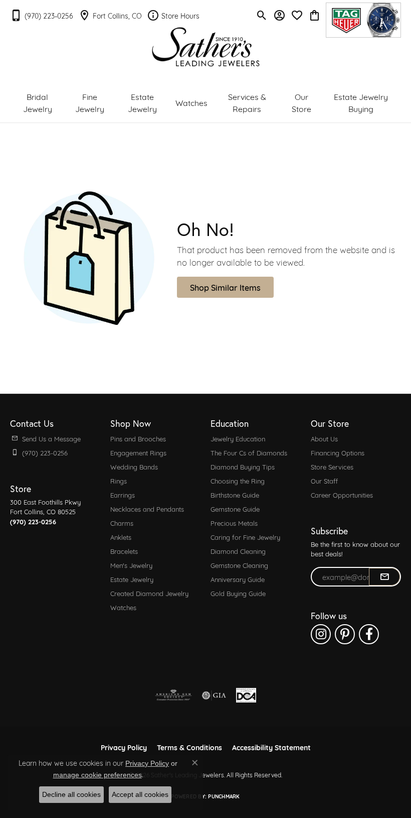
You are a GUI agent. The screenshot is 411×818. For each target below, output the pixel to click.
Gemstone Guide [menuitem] (235, 508)
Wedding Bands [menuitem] (134, 466)
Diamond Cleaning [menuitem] (238, 550)
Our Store (301, 102)
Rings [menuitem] (118, 480)
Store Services (332, 466)
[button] (262, 15)
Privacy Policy (124, 747)
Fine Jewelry (89, 102)
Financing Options (337, 452)
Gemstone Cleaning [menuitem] (239, 564)
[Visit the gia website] (214, 695)
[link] (41, 15)
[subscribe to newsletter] (384, 577)
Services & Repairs (247, 102)
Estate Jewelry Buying (361, 102)
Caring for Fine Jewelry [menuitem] (245, 536)
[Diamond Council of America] (246, 695)
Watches (191, 102)
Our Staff (324, 480)
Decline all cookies (71, 794)
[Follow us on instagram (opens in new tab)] (321, 634)
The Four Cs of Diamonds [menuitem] (249, 452)
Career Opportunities (342, 494)
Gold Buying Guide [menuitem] (238, 593)
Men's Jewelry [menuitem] (131, 564)
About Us (324, 438)
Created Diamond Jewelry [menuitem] (149, 593)
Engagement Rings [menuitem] (138, 452)
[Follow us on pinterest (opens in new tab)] (345, 634)
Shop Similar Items (225, 287)
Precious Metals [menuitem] (234, 522)
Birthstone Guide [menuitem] (235, 494)
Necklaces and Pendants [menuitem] (147, 508)
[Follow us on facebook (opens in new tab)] (369, 634)
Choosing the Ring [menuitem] (238, 480)
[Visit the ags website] (173, 695)
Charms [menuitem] (121, 522)
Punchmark (224, 796)
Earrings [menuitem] (122, 494)
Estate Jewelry (142, 102)
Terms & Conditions (189, 747)
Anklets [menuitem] (120, 536)
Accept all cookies (140, 794)
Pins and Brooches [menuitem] (138, 438)
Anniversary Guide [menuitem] (238, 578)
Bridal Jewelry (37, 102)
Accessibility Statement (271, 747)
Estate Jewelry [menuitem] (131, 578)
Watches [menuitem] (123, 607)
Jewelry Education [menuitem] (238, 438)
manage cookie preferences (97, 775)
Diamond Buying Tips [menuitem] (243, 466)
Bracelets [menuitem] (124, 550)
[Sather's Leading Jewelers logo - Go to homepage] (206, 47)
